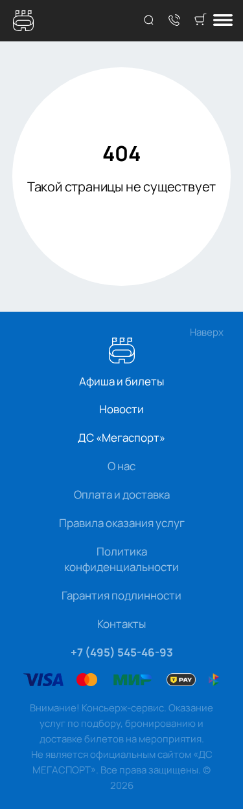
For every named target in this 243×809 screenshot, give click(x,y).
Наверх (207, 332)
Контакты (121, 623)
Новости (121, 409)
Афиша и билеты (121, 381)
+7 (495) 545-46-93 (122, 652)
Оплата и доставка (122, 494)
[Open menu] (223, 21)
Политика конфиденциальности (121, 559)
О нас (121, 465)
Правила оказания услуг (122, 522)
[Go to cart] (200, 21)
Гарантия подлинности (121, 595)
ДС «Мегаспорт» (121, 437)
